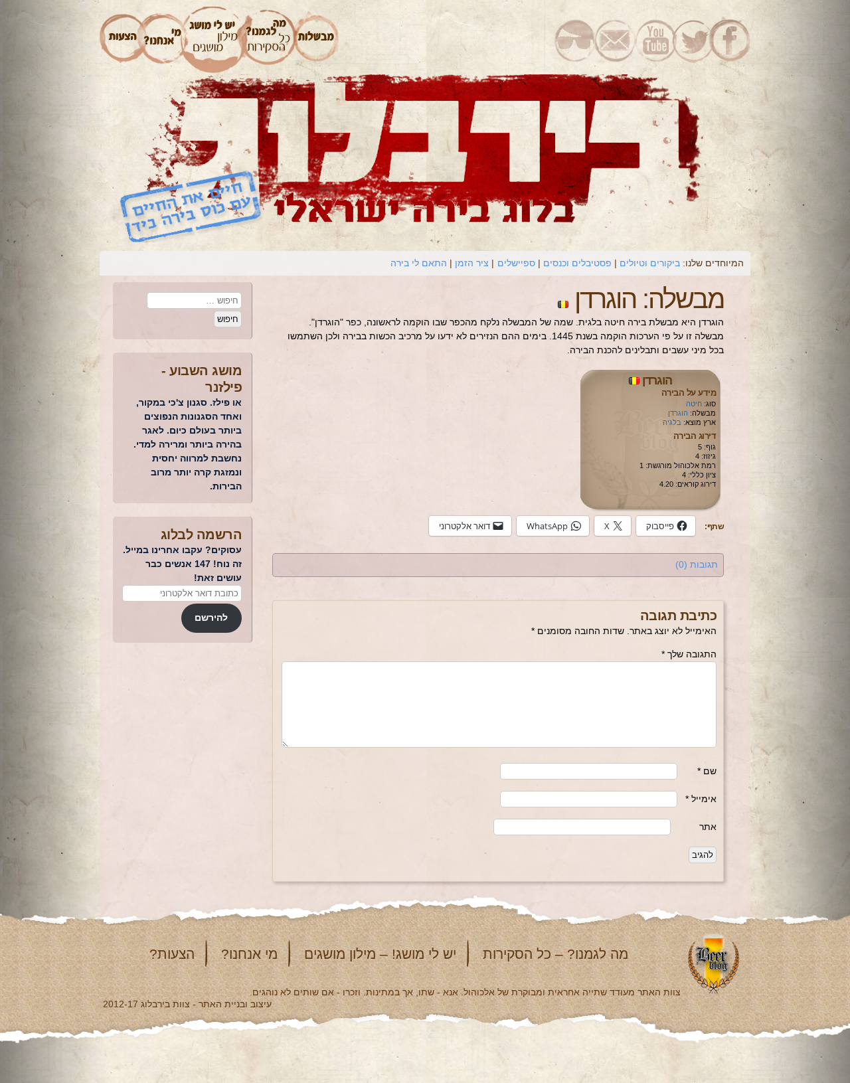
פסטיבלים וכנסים (577, 263)
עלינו (162, 40)
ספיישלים (516, 263)
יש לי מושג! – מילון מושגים (380, 953)
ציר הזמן (472, 263)
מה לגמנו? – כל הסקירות (555, 953)
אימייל (701, 798)
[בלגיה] (563, 298)
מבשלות (317, 40)
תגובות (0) (696, 564)
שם (707, 771)
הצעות (121, 40)
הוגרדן (657, 380)
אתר (708, 826)
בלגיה (672, 422)
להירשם (211, 617)
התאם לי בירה (418, 263)
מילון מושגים (213, 40)
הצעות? (172, 953)
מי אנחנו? (249, 953)
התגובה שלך (689, 654)
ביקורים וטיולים (650, 263)
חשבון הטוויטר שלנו (691, 40)
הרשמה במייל (615, 40)
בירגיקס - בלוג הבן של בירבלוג (575, 40)
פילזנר (223, 387)
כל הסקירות (269, 40)
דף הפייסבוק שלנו (730, 40)
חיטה (694, 404)
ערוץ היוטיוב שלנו (653, 40)
